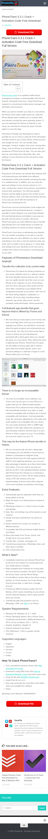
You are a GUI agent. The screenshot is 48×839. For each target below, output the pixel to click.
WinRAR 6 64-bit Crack (29, 677)
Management (8, 9)
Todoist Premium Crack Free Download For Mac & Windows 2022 (11, 777)
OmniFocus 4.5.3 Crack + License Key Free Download (33, 777)
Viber (26, 603)
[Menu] (45, 3)
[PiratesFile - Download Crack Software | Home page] (12, 3)
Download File (26, 32)
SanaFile (8, 25)
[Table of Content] (18, 88)
